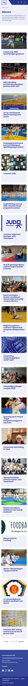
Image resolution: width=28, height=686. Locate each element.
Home (3, 7)
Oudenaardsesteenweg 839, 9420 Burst (12, 658)
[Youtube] (12, 671)
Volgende (21, 641)
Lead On (12, 683)
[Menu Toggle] (18, 2)
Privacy (23, 678)
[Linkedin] (9, 671)
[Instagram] (6, 671)
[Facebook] (3, 671)
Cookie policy (5, 680)
